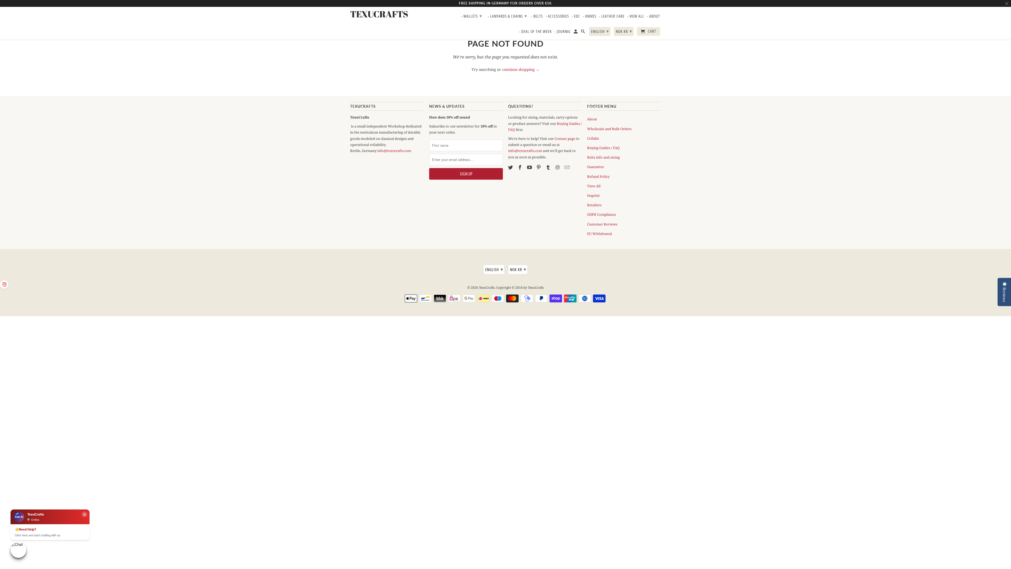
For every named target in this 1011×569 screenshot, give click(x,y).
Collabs (593, 138)
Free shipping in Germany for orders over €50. (505, 3)
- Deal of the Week (535, 31)
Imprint (593, 195)
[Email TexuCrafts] (568, 167)
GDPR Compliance (601, 214)
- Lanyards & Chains (507, 16)
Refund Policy (598, 176)
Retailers (594, 205)
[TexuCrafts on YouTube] (530, 167)
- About (653, 16)
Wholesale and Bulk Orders (609, 128)
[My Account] (576, 32)
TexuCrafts (487, 287)
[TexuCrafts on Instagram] (558, 167)
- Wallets (471, 16)
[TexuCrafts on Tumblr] (549, 167)
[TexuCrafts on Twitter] (511, 167)
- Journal (562, 31)
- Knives (589, 16)
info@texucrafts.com (394, 150)
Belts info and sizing (603, 157)
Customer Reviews (602, 224)
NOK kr (518, 269)
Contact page (564, 138)
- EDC (576, 16)
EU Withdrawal (599, 233)
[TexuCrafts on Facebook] (520, 167)
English (494, 269)
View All (594, 186)
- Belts (537, 16)
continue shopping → (520, 69)
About (592, 119)
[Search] (583, 32)
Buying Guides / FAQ (603, 147)
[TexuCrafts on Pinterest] (539, 167)
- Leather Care (612, 16)
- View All (635, 16)
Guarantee (595, 166)
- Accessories (557, 16)
